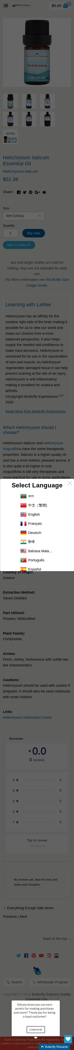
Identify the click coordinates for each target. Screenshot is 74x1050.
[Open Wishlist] (68, 1039)
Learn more (35, 1029)
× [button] (58, 998)
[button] (40, 1047)
